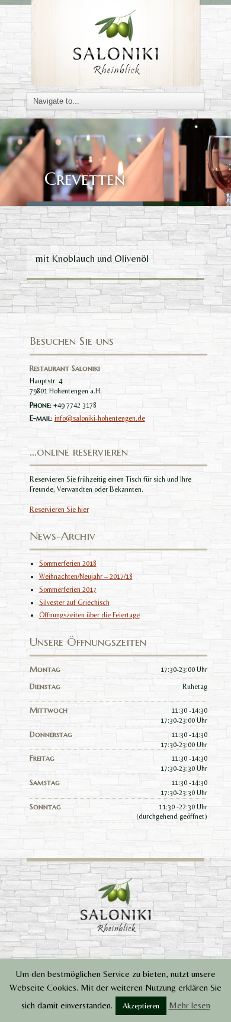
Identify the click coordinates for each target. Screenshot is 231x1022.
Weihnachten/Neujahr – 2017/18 (86, 576)
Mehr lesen (189, 1005)
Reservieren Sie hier (59, 509)
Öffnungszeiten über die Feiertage (89, 615)
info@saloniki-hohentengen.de (99, 418)
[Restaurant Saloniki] (115, 42)
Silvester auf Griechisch (74, 602)
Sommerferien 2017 (68, 589)
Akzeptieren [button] (141, 1005)
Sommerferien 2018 (68, 563)
